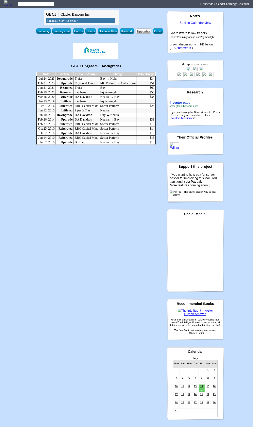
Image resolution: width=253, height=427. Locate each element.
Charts (91, 31)
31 (176, 410)
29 (208, 402)
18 (182, 394)
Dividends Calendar (212, 4)
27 (195, 402)
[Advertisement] (96, 176)
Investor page (180, 102)
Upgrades (143, 31)
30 (214, 402)
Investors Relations (181, 118)
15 (208, 386)
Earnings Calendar (237, 4)
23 (214, 394)
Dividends (127, 31)
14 (201, 386)
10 (176, 386)
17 (176, 394)
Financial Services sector (62, 20)
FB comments (181, 48)
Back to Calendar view (195, 23)
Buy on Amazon (195, 314)
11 (182, 386)
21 (201, 394)
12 (189, 386)
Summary (44, 31)
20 (195, 394)
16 (214, 386)
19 (189, 394)
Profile (158, 31)
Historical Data (108, 31)
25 (182, 402)
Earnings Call (62, 31)
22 (208, 394)
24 (176, 402)
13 (195, 386)
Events (78, 31)
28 (201, 402)
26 (189, 402)
